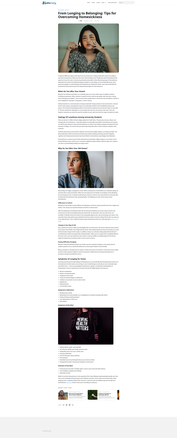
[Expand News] (105, 2)
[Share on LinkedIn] (69, 405)
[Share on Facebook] (66, 405)
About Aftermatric (112, 2)
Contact (98, 2)
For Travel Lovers (63, 10)
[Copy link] (72, 405)
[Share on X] (63, 405)
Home (88, 2)
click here (69, 382)
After (81, 20)
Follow (93, 2)
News (103, 2)
